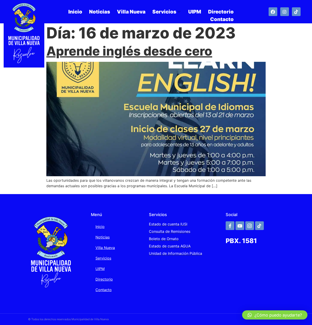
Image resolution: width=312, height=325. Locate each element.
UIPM (194, 12)
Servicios (164, 12)
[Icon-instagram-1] (249, 225)
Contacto (222, 19)
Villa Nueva (131, 12)
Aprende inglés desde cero (129, 51)
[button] (274, 315)
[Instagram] (284, 11)
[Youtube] (239, 225)
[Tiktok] (296, 11)
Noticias (99, 12)
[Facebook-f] (230, 225)
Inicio (75, 12)
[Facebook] (273, 11)
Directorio (221, 12)
